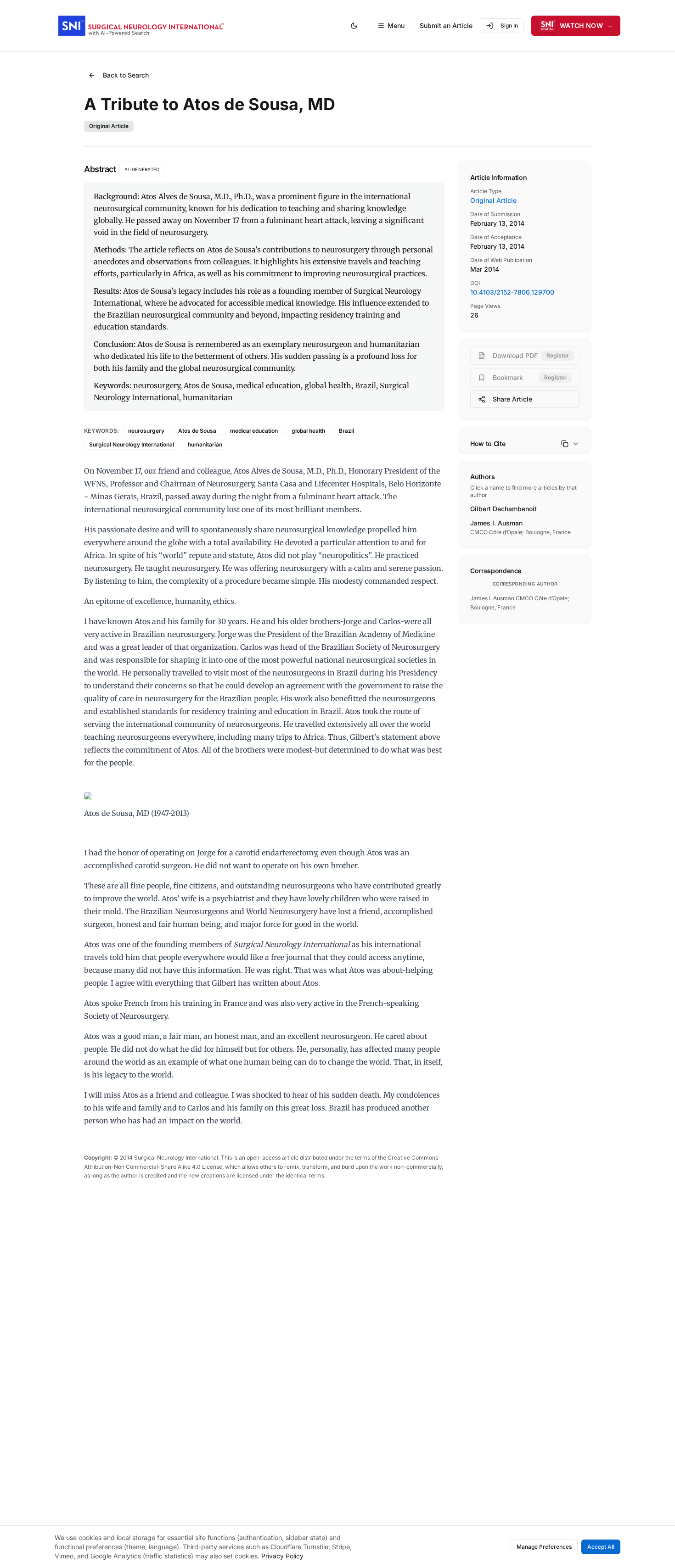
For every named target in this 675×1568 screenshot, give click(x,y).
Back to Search (126, 75)
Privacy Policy (282, 1556)
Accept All (600, 1546)
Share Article (512, 399)
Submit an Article (446, 25)
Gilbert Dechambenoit (503, 509)
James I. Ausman (496, 523)
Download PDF (531, 355)
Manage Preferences (544, 1546)
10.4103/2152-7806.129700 (512, 292)
